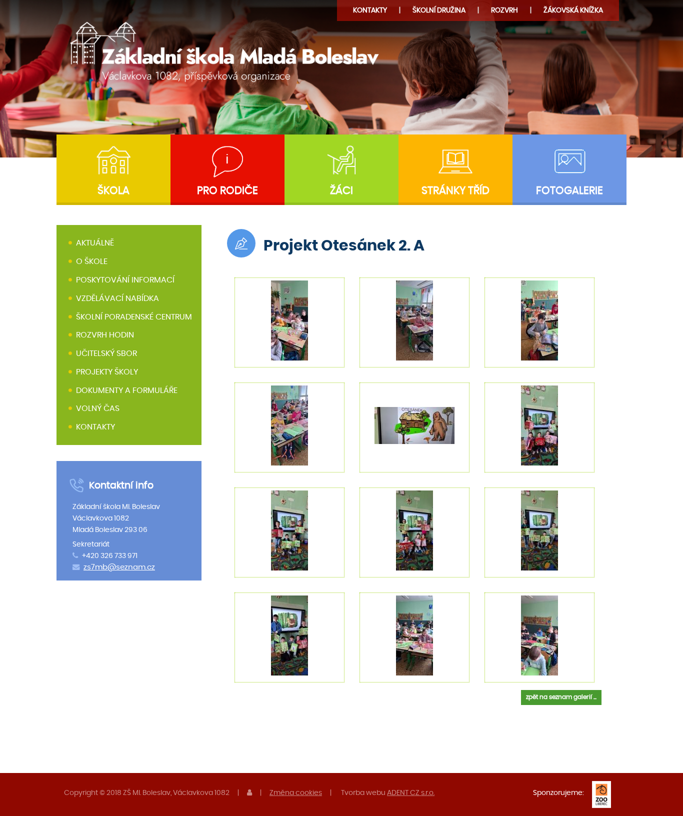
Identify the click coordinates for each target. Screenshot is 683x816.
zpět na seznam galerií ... (561, 697)
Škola (114, 191)
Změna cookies (296, 792)
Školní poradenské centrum (134, 317)
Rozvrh (504, 10)
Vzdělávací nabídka (117, 298)
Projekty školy (107, 372)
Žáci (341, 191)
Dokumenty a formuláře (127, 390)
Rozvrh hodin (105, 335)
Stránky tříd (456, 191)
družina (439, 10)
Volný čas (98, 409)
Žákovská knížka (573, 10)
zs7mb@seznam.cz (119, 567)
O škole (92, 262)
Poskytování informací (125, 280)
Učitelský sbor (106, 354)
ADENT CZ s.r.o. (410, 792)
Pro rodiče (227, 191)
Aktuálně (95, 244)
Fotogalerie (569, 191)
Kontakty (370, 10)
